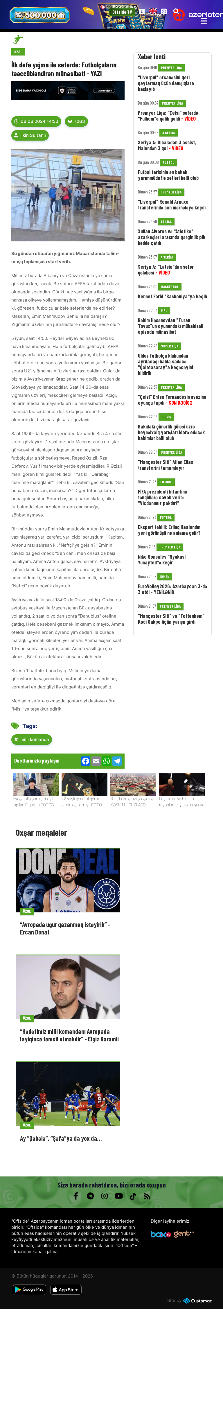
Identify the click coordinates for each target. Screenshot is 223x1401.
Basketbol (170, 286)
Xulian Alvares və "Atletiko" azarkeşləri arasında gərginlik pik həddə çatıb (171, 237)
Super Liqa (169, 346)
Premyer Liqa (171, 67)
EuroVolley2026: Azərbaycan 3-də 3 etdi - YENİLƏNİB (172, 589)
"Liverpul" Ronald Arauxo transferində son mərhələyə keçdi (172, 204)
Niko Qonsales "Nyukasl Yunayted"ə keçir (162, 559)
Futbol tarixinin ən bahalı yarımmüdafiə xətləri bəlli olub (168, 175)
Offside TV (122, 12)
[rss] (147, 1196)
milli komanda (34, 739)
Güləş (166, 417)
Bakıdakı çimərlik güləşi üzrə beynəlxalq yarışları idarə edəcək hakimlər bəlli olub (171, 432)
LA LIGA (166, 221)
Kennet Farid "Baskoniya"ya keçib (172, 296)
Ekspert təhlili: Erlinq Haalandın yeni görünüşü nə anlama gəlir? (169, 530)
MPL (164, 310)
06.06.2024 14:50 (39, 121)
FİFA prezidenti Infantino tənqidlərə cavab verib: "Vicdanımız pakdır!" (162, 497)
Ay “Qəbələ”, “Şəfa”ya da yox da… (61, 1138)
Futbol (168, 162)
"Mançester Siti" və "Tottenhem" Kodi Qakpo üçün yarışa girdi (171, 619)
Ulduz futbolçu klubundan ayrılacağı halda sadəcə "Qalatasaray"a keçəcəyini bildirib (165, 364)
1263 (80, 121)
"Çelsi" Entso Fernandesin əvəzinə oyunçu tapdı (172, 400)
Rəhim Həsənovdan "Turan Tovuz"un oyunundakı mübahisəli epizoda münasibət (170, 326)
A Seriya (168, 132)
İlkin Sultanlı (33, 135)
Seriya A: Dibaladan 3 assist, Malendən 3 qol (167, 145)
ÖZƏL (18, 51)
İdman (164, 576)
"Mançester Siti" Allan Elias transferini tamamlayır (165, 465)
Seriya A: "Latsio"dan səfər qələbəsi (166, 269)
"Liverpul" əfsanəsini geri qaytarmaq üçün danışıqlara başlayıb (166, 83)
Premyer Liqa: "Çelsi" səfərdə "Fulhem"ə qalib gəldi (168, 116)
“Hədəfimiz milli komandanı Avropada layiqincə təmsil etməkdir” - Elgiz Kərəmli (69, 1035)
